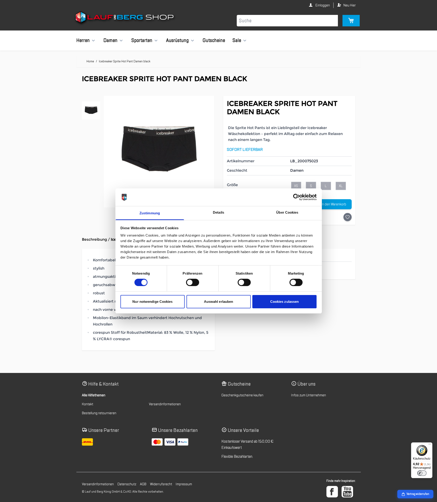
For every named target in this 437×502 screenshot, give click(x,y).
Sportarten (141, 40)
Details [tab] (218, 212)
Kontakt (87, 404)
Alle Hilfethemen (93, 395)
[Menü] (429, 445)
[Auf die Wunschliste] (347, 217)
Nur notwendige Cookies (152, 301)
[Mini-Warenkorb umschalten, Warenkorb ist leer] (351, 20)
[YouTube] (347, 491)
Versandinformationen (165, 404)
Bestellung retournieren (99, 413)
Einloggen (322, 5)
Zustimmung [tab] (149, 213)
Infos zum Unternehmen (308, 395)
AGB (143, 484)
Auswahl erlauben (218, 301)
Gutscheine (214, 40)
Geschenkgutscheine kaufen (242, 395)
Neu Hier (349, 5)
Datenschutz (126, 484)
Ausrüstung (177, 40)
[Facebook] (332, 491)
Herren (83, 40)
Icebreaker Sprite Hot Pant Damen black (124, 61)
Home (90, 61)
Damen (110, 40)
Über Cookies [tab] (287, 212)
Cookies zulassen (284, 301)
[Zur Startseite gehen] (125, 18)
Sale (236, 40)
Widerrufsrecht (161, 484)
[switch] (192, 282)
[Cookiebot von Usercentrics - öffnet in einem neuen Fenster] (296, 197)
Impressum (184, 484)
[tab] (91, 110)
